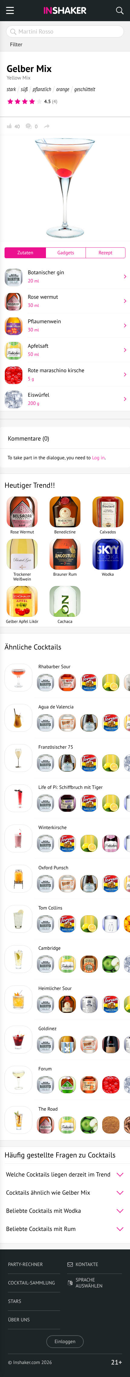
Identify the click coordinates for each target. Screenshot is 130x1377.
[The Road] (18, 1120)
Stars (14, 1301)
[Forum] (18, 1080)
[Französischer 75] (18, 758)
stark (11, 89)
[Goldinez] (18, 1039)
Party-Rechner (25, 1264)
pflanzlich (42, 89)
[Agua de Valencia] (18, 718)
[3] (24, 102)
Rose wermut (43, 300)
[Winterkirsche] (18, 838)
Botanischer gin (46, 276)
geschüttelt (84, 89)
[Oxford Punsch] (18, 879)
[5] (39, 102)
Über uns (19, 1320)
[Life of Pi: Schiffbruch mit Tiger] (18, 798)
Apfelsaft (38, 349)
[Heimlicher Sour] (18, 999)
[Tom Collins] (18, 919)
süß (24, 89)
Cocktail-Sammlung (31, 1283)
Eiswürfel (38, 398)
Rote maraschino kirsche (56, 374)
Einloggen (65, 1342)
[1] (10, 102)
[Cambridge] (18, 959)
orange (62, 89)
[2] (17, 102)
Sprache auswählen (89, 1283)
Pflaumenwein (44, 325)
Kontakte (87, 1264)
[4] (32, 102)
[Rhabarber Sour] (18, 678)
